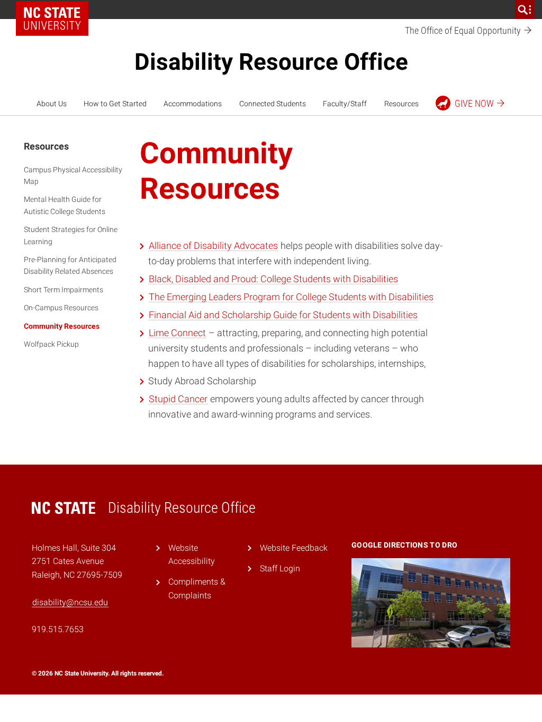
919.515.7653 (58, 629)
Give (474, 103)
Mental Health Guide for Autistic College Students (64, 205)
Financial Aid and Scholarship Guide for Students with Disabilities (283, 314)
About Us (52, 103)
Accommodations (193, 103)
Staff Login (280, 568)
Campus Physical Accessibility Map (73, 175)
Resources (401, 103)
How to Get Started (115, 103)
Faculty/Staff (345, 103)
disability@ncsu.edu (70, 602)
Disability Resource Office (271, 62)
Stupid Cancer (178, 398)
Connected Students (272, 103)
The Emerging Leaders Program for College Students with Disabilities (291, 296)
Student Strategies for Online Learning (71, 235)
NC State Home (56, 9)
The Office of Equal (464, 30)
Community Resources (62, 326)
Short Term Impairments (63, 289)
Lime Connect (177, 332)
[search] (524, 9)
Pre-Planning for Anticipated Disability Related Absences (70, 265)
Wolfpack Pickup (51, 344)
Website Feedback (294, 548)
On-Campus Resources (61, 307)
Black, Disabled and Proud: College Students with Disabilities (273, 278)
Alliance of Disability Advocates (213, 245)
